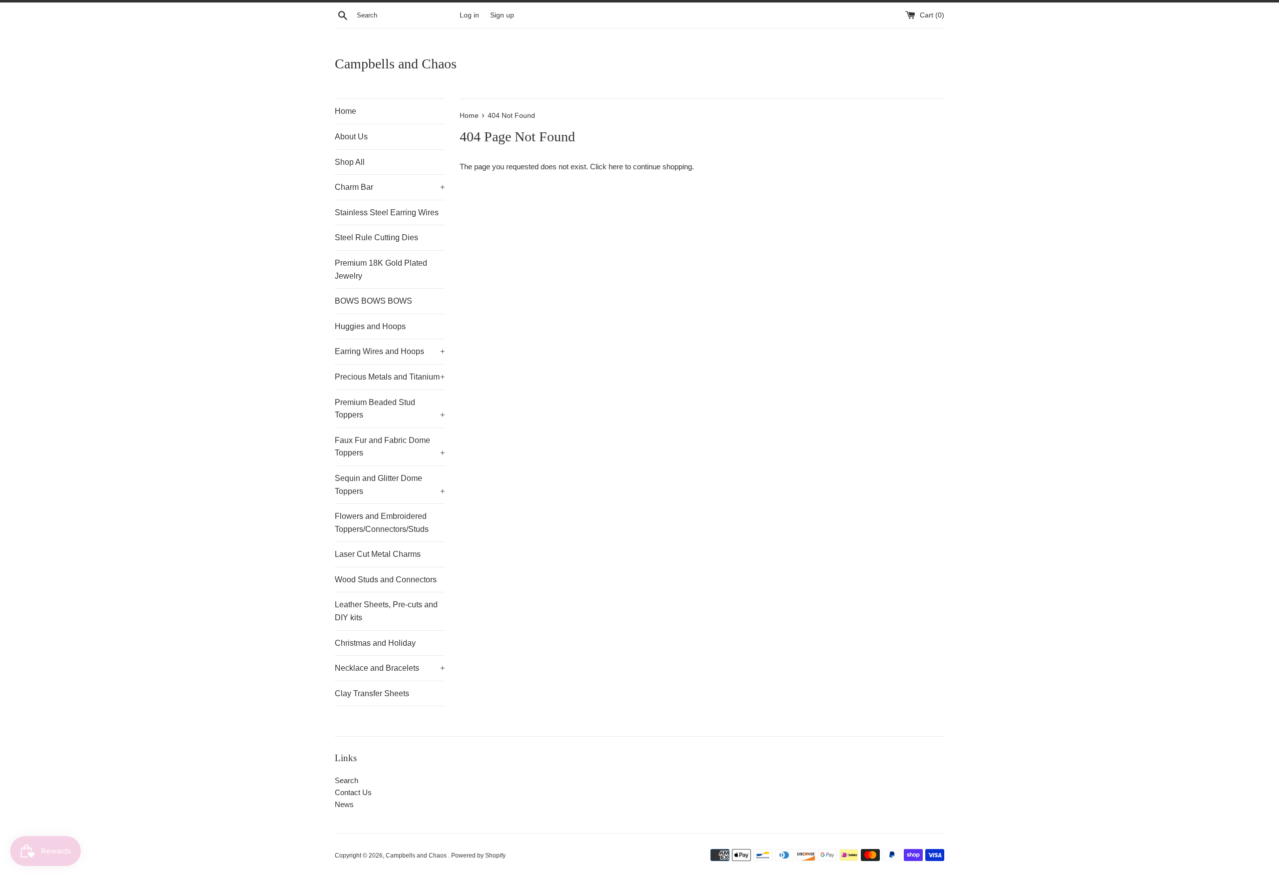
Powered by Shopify (478, 855)
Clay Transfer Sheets (372, 693)
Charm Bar (390, 187)
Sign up (502, 15)
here (616, 166)
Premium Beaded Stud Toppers (390, 409)
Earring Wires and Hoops (390, 351)
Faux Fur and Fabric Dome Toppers (390, 446)
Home (345, 111)
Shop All (350, 162)
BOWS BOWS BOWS (373, 301)
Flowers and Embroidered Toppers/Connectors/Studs (382, 522)
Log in (469, 15)
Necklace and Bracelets (390, 668)
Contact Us (353, 792)
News (344, 804)
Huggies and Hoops (370, 326)
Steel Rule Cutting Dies (376, 237)
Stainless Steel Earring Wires (387, 212)
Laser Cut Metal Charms (378, 554)
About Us (351, 136)
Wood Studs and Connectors (386, 579)
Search (346, 780)
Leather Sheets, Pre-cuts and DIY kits (386, 611)
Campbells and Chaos (396, 63)
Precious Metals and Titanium (390, 377)
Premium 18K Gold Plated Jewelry (381, 269)
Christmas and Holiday (375, 643)
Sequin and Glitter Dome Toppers (390, 484)
